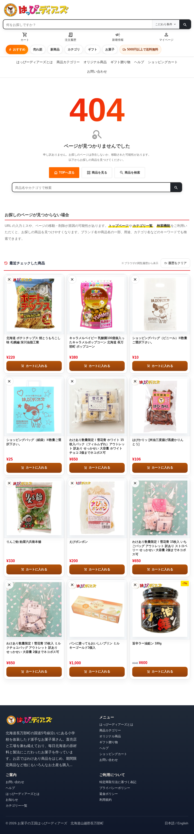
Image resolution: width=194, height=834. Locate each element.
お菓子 (110, 49)
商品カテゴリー (68, 62)
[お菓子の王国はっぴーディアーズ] (97, 9)
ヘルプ (139, 62)
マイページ (166, 36)
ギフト (92, 49)
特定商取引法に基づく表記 (117, 782)
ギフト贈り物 (120, 62)
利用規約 (105, 799)
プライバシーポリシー (114, 788)
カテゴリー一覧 (16, 805)
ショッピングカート (163, 62)
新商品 (55, 49)
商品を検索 (129, 172)
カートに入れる (34, 366)
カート (25, 36)
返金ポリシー (108, 794)
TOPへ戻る (64, 172)
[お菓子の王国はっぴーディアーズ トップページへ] (29, 720)
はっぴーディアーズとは (34, 62)
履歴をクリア (175, 263)
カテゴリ (74, 49)
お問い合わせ (97, 71)
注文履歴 (70, 36)
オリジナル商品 (95, 62)
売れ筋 (37, 49)
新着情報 (117, 36)
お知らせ (12, 799)
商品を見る (97, 172)
